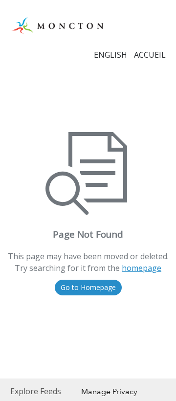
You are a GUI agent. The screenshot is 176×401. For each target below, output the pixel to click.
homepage (141, 268)
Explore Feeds (35, 391)
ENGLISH (110, 54)
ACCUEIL (150, 54)
